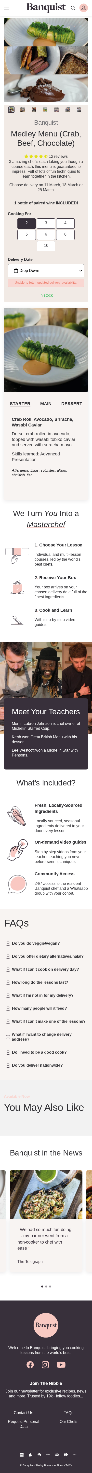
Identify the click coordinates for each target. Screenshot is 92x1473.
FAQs (68, 1413)
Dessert (71, 403)
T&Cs (69, 1465)
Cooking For (19, 214)
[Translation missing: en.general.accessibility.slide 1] (22, 109)
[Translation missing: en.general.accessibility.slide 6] (79, 109)
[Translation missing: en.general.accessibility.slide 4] (56, 109)
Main (46, 403)
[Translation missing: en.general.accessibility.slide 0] (11, 109)
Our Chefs (68, 1422)
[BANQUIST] (46, 8)
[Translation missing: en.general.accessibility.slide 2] (34, 109)
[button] (36, 156)
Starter (20, 403)
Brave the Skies (53, 1465)
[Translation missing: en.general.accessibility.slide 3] (45, 109)
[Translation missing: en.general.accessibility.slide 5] (67, 109)
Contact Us (23, 1413)
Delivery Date (20, 259)
